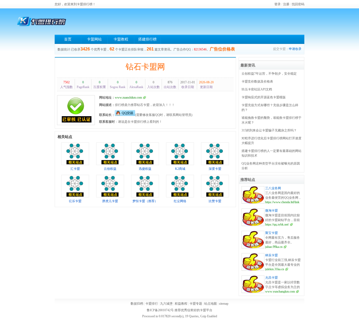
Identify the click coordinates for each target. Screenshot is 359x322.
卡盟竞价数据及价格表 (257, 81)
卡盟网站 (94, 39)
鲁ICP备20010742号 (160, 310)
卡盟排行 (151, 303)
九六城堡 (166, 303)
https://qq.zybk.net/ (277, 224)
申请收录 (295, 49)
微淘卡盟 (271, 210)
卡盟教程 (121, 39)
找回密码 (298, 4)
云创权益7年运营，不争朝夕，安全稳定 (269, 73)
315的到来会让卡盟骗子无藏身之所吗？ (269, 130)
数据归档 (137, 303)
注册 (286, 4)
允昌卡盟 (271, 277)
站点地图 (210, 303)
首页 (67, 39)
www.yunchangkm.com (280, 291)
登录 (277, 4)
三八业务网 (273, 188)
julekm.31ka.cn (274, 269)
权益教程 (181, 303)
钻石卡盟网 (145, 66)
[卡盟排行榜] (41, 21)
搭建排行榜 (147, 39)
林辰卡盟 (271, 255)
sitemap (223, 303)
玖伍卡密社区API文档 (257, 89)
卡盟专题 (195, 303)
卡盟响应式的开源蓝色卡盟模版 (264, 97)
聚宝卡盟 (271, 233)
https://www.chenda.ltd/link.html (285, 202)
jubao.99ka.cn (274, 247)
